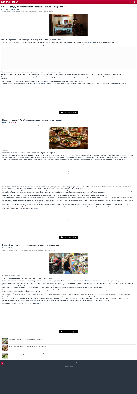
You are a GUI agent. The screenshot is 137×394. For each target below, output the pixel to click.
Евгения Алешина (14, 9)
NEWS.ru (90, 42)
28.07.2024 (4, 9)
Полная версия (68, 366)
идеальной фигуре (39, 83)
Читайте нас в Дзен (68, 112)
